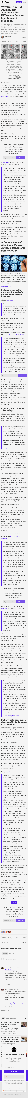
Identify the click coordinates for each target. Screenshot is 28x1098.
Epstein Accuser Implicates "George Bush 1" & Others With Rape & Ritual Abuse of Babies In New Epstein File (10, 1039)
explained (4, 608)
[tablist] (8, 953)
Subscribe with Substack (15, 1077)
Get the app (22, 1091)
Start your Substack (10, 1091)
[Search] (25, 1018)
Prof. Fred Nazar (9, 989)
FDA (5, 448)
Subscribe (19, 2)
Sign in (24, 2)
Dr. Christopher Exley (11, 716)
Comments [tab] (5, 953)
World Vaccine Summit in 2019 (14, 334)
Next (23, 942)
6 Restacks (19, 932)
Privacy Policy (19, 1083)
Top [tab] (3, 1018)
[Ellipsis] (26, 968)
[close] (23, 1048)
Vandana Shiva (12, 1031)
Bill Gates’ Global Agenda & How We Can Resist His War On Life (10, 1024)
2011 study (5, 162)
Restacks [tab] (11, 953)
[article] (14, 1028)
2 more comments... (6, 1010)
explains (10, 300)
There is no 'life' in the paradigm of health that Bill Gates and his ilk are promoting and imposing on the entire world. (9, 1029)
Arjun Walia (8, 36)
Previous (6, 942)
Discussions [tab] (13, 1018)
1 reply (8, 984)
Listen (24, 37)
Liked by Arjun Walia (10, 969)
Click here (4, 96)
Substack (6, 1094)
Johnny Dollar (8, 968)
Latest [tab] (7, 1018)
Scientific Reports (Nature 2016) (14, 77)
